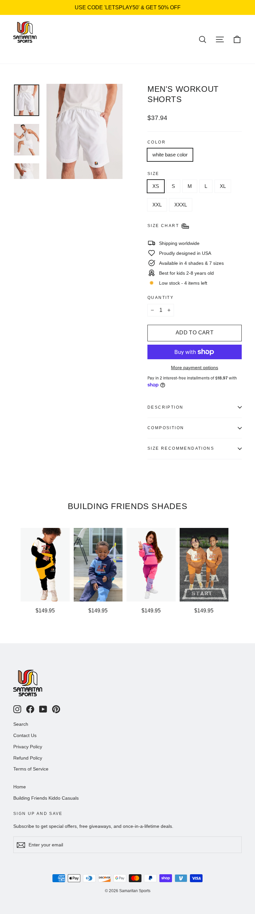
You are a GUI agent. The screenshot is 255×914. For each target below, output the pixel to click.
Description (165, 407)
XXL (157, 204)
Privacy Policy (27, 746)
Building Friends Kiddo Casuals (46, 798)
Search (20, 724)
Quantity (160, 297)
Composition (165, 428)
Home (19, 786)
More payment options (194, 367)
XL (223, 186)
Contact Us (25, 735)
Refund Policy (27, 758)
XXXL (180, 204)
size (153, 173)
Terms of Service (30, 768)
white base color (170, 154)
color (156, 142)
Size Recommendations (180, 448)
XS (155, 186)
